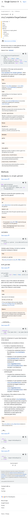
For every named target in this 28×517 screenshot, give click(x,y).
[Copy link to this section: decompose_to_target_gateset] (24, 176)
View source (4, 179)
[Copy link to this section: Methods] (10, 172)
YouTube (3, 491)
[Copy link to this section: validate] (9, 232)
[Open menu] (2, 2)
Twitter (3, 488)
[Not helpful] (12, 14)
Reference (17, 11)
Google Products (5, 503)
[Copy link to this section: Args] (5, 80)
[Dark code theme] (23, 53)
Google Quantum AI (5, 11)
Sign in (24, 1)
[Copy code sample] (25, 53)
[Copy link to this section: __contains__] (12, 322)
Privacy (3, 505)
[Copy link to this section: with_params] (11, 265)
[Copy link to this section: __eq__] (7, 430)
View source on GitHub (10, 41)
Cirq (2, 6)
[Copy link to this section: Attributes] (7, 135)
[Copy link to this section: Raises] (6, 123)
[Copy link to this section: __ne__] (7, 448)
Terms (2, 507)
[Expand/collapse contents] (9, 21)
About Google (4, 500)
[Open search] (21, 2)
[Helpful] (10, 14)
